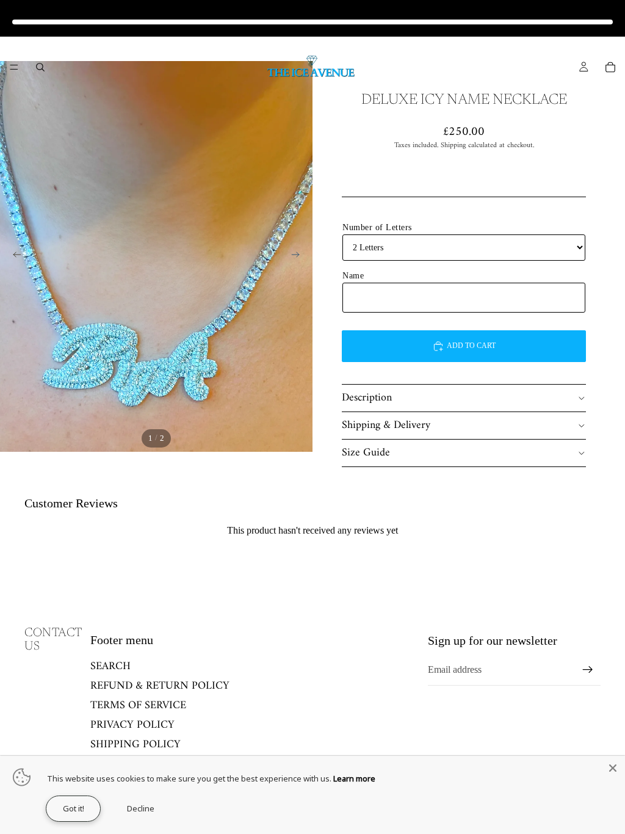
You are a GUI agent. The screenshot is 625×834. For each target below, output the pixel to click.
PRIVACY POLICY (132, 725)
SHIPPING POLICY (135, 743)
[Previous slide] (13, 256)
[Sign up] (588, 670)
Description (367, 397)
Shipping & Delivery (386, 425)
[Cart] (610, 67)
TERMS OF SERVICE (138, 705)
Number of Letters (377, 227)
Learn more (354, 778)
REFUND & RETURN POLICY (159, 685)
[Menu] (14, 67)
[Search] (40, 67)
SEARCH (110, 666)
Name (353, 275)
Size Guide (366, 452)
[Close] (613, 768)
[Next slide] (299, 256)
